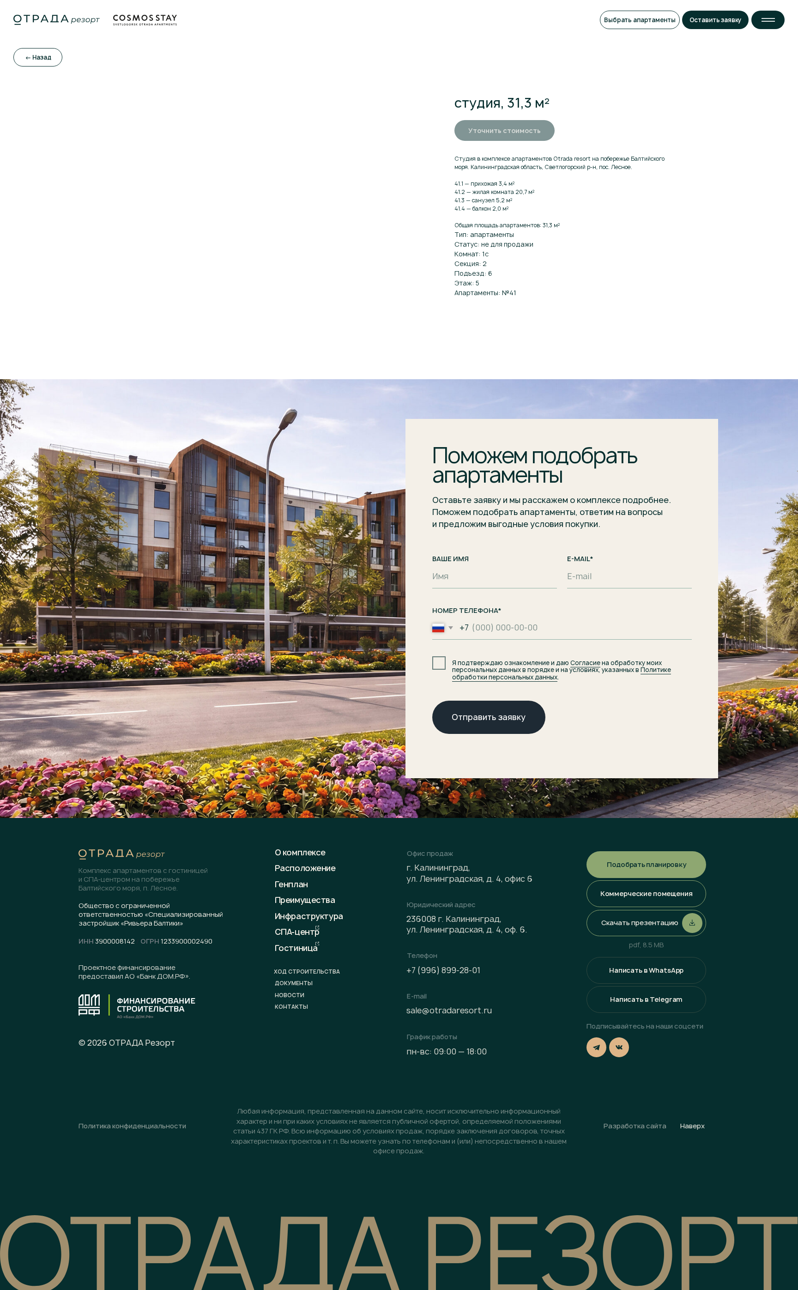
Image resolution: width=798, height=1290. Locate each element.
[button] (768, 20)
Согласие (585, 663)
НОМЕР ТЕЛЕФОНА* (467, 610)
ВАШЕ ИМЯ (450, 558)
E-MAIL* (580, 558)
